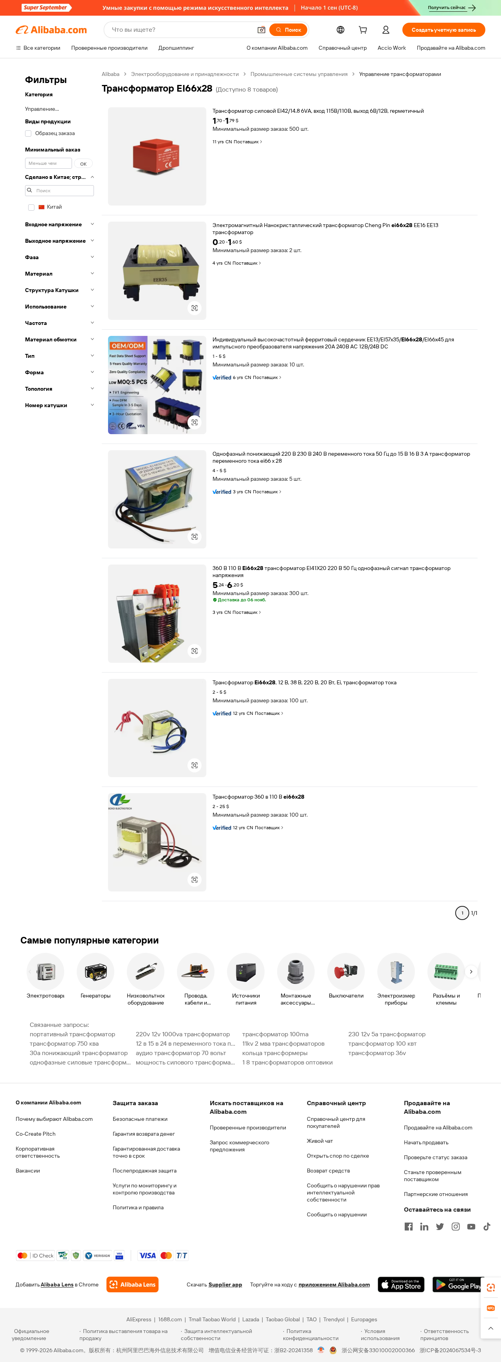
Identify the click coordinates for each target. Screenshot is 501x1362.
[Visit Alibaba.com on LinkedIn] (424, 1226)
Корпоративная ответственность (38, 1152)
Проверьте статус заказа (435, 1157)
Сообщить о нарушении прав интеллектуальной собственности (343, 1192)
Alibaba (110, 74)
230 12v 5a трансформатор (386, 1034)
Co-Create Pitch (36, 1134)
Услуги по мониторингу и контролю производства (145, 1189)
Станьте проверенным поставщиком (432, 1175)
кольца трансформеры (275, 1053)
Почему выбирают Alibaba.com (54, 1119)
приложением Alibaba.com (334, 1284)
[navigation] (59, 497)
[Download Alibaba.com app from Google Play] (459, 1284)
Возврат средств (328, 1170)
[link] (491, 1287)
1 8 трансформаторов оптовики (287, 1062)
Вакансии (28, 1170)
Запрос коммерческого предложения (239, 1146)
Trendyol (333, 1319)
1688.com (170, 1319)
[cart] (364, 31)
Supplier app (225, 1284)
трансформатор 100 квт (382, 1043)
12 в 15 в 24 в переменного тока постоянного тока (186, 1043)
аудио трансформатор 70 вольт (181, 1053)
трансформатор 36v (377, 1053)
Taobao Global (283, 1319)
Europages (364, 1319)
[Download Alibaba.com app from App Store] (401, 1284)
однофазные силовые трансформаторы (80, 1062)
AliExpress (138, 1319)
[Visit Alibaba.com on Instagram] (455, 1226)
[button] (261, 29)
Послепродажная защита (145, 1170)
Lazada (250, 1319)
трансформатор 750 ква (64, 1043)
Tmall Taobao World (212, 1319)
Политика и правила (138, 1207)
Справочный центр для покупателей (336, 1122)
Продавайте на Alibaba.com (438, 1127)
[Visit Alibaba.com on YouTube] (471, 1226)
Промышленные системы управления (299, 74)
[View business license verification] (321, 1350)
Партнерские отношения (436, 1194)
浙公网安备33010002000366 (378, 1350)
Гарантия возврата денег (144, 1134)
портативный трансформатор (72, 1034)
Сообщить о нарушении (337, 1214)
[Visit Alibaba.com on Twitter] (440, 1226)
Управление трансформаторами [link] (400, 74)
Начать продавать (426, 1142)
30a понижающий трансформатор (79, 1053)
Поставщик (246, 141)
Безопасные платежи (140, 1119)
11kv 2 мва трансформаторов (283, 1043)
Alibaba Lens (57, 1284)
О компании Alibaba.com (48, 1102)
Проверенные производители (248, 1127)
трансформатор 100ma (275, 1034)
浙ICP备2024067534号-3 (450, 1350)
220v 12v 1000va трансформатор (183, 1034)
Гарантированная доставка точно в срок (146, 1152)
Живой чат (320, 1141)
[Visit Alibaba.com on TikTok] (487, 1226)
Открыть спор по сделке (338, 1156)
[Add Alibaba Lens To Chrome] (132, 1284)
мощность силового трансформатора (186, 1062)
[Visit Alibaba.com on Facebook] (408, 1226)
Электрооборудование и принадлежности (185, 74)
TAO (311, 1319)
